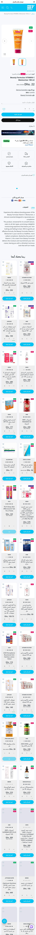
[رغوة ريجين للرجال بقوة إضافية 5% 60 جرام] (27, 545)
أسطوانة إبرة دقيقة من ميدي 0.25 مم (27, 884)
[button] (34, 2)
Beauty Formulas (26, 95)
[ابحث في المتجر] (7, 7)
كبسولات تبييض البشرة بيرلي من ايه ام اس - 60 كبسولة (27, 329)
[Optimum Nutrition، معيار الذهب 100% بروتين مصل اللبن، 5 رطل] (9, 868)
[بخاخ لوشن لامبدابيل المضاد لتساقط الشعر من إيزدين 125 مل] (27, 358)
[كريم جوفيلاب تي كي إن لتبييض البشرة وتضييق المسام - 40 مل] (9, 312)
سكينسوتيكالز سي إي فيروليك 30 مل (26, 788)
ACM (9, 647)
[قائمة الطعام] (2, 7)
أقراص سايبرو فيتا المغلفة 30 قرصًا (9, 466)
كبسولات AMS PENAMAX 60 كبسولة (26, 422)
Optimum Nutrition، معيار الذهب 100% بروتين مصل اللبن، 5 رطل (9, 886)
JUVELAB (9, 321)
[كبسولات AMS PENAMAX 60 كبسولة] (27, 405)
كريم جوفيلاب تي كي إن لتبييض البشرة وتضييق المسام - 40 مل (9, 330)
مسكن (33, 14)
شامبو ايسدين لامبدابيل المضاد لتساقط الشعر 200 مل (27, 608)
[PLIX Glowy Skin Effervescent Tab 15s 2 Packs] (9, 492)
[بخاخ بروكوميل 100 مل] (9, 729)
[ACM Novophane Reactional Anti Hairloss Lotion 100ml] (9, 638)
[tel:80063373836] (11, 7)
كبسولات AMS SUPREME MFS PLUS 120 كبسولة (9, 832)
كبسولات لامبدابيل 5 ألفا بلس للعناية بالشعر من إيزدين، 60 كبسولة (9, 375)
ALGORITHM (9, 459)
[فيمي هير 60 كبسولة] (27, 268)
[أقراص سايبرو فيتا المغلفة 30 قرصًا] (9, 450)
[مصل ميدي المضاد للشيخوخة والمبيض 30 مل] (9, 268)
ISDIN (26, 367)
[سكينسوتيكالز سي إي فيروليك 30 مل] (27, 772)
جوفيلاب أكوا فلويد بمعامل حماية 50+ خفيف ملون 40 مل (9, 702)
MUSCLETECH (26, 923)
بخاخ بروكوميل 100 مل (9, 745)
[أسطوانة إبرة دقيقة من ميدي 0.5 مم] (9, 914)
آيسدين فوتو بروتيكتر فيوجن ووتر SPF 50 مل (9, 422)
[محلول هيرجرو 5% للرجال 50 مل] (27, 450)
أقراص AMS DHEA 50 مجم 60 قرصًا (27, 745)
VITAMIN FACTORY (27, 277)
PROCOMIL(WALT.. (9, 738)
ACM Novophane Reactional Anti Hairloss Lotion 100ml (9, 656)
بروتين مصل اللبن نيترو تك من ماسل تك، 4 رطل (27, 931)
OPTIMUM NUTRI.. (9, 877)
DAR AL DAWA (27, 459)
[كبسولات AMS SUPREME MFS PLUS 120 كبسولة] (9, 815)
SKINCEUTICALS (27, 781)
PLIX (9, 501)
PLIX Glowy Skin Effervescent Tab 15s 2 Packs (9, 509)
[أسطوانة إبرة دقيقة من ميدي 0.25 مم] (27, 868)
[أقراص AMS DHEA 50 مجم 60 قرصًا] (27, 729)
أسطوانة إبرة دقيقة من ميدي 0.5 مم (9, 930)
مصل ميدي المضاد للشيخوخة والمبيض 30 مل (9, 285)
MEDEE (9, 277)
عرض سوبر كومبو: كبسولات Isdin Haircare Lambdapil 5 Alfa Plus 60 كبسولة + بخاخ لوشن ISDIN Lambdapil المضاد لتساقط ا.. (27, 836)
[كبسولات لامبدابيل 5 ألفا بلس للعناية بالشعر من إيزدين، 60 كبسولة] (9, 358)
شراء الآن (18, 120)
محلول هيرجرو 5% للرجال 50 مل (26, 466)
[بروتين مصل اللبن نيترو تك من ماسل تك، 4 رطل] (27, 914)
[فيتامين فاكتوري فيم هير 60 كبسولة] (27, 638)
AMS (27, 321)
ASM (27, 554)
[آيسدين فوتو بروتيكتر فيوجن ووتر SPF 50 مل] (9, 405)
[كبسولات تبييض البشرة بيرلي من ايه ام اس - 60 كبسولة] (27, 312)
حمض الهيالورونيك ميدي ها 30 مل (9, 788)
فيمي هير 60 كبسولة (26, 283)
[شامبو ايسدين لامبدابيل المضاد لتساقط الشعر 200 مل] (27, 590)
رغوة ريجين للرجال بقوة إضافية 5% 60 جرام (27, 562)
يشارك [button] (31, 126)
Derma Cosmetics (22, 90)
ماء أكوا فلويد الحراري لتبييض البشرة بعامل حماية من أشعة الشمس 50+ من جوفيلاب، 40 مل (9, 609)
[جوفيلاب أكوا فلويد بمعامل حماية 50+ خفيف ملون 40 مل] (9, 685)
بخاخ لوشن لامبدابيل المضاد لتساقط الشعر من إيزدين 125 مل (26, 374)
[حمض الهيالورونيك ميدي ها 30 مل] (9, 772)
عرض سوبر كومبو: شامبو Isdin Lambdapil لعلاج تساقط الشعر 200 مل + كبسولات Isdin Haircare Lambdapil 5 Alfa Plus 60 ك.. (27, 513)
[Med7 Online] (31, 7)
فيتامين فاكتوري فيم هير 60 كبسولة (27, 654)
